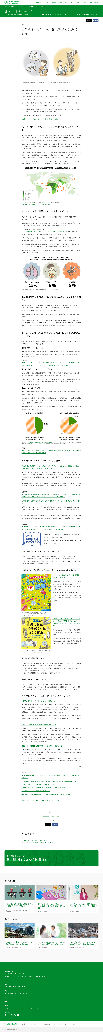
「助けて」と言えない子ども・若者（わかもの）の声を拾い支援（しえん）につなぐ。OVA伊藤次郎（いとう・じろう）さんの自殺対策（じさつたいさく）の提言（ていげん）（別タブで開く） (51, 528)
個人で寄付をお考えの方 (11, 993)
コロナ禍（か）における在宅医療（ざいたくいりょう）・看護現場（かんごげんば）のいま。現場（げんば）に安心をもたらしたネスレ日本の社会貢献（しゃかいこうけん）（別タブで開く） (51, 495)
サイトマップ (72, 1024)
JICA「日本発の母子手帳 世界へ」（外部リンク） (38, 701)
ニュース (53, 2)
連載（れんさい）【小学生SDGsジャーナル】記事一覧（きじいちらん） (40, 119)
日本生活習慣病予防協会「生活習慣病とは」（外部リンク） (35, 791)
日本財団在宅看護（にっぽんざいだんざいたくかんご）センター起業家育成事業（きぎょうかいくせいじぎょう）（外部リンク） (50, 467)
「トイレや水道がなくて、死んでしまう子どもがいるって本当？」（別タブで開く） (44, 232)
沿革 (26, 976)
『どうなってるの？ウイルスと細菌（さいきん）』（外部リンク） (66, 576)
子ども (14, 987)
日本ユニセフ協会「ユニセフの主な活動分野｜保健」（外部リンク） (37, 784)
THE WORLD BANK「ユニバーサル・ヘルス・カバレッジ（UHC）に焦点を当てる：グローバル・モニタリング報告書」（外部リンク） (50, 777)
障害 (23, 987)
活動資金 (31, 976)
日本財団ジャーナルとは (61, 14)
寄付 (66, 2)
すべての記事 (75, 14)
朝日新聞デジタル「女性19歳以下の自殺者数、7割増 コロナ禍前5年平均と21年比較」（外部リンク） (46, 794)
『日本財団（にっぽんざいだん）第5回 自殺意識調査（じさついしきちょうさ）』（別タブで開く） (48, 442)
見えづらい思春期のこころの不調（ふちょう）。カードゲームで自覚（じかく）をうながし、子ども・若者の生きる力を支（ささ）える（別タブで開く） (51, 451)
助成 (72, 2)
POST (89, 20)
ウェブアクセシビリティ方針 (60, 1024)
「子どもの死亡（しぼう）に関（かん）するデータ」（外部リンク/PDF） (35, 204)
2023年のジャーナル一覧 (24, 7)
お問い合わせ (24, 1024)
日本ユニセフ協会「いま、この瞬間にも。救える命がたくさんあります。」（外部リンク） (43, 787)
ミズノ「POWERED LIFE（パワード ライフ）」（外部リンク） (42, 746)
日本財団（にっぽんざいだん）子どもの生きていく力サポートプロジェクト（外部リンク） (50, 502)
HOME (6, 7)
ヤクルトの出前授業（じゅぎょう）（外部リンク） (38, 724)
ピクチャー (94, 14)
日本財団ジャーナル (13, 7)
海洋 (6, 987)
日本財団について (41, 2)
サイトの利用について (35, 1024)
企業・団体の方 (23, 993)
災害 (19, 987)
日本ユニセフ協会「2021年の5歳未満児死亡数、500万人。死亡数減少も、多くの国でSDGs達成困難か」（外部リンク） (50, 781)
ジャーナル (84, 2)
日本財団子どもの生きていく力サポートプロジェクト (38, 843)
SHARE (96, 20)
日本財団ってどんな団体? (11, 974)
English (96, 2)
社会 (28, 987)
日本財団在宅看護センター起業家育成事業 (35, 840)
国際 (10, 987)
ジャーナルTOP (47, 14)
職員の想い (22, 974)
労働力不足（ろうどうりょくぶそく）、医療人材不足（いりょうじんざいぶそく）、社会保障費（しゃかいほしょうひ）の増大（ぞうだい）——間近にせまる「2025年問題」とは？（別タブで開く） (51, 364)
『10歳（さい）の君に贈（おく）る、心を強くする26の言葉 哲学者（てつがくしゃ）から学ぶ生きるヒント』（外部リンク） (66, 622)
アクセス (44, 976)
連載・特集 (85, 14)
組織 (22, 976)
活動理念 (7, 976)
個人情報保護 (46, 1024)
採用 (77, 2)
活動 (59, 2)
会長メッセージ (15, 976)
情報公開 (38, 976)
